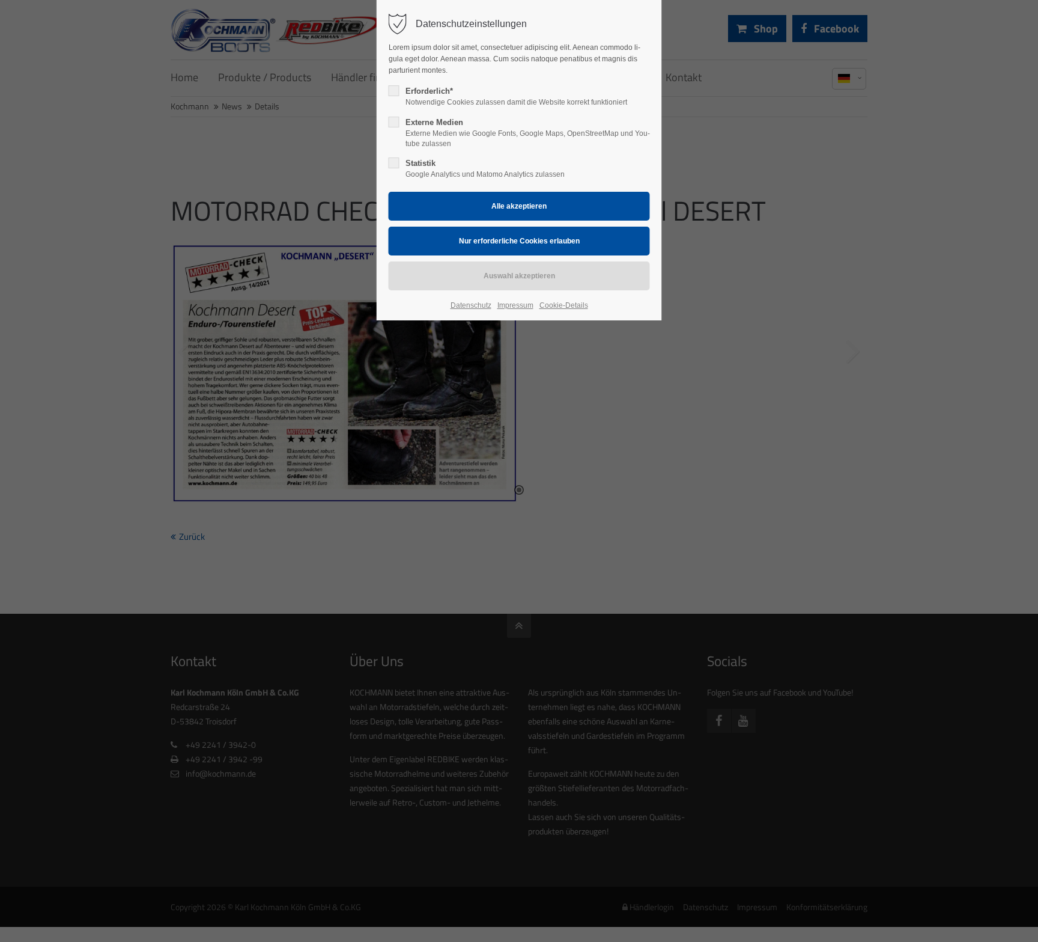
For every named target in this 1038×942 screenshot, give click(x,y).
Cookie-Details (563, 305)
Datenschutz (471, 305)
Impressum (515, 305)
